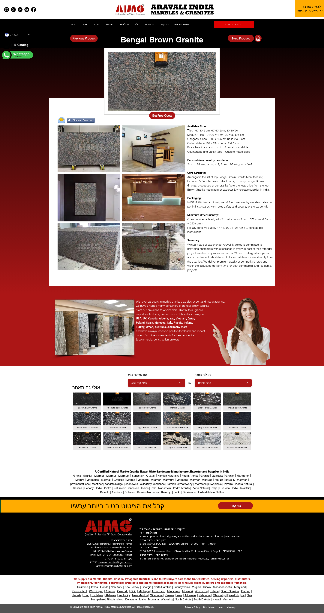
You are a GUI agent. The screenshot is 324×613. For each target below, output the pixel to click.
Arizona (110, 591)
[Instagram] (6, 9)
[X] (13, 9)
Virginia (196, 587)
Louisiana (97, 595)
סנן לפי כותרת (203, 374)
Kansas (169, 595)
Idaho (142, 599)
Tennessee (158, 591)
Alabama (110, 595)
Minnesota (173, 591)
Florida (104, 587)
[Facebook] (33, 9)
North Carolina (162, 587)
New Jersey (131, 587)
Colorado (122, 591)
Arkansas (190, 595)
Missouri (187, 591)
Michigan (144, 591)
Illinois (207, 587)
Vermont (228, 599)
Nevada (76, 595)
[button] (17, 45)
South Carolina (230, 591)
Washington (96, 591)
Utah (86, 595)
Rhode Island (115, 599)
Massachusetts (222, 587)
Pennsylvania (182, 587)
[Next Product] (258, 38)
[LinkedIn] (20, 9)
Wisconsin (201, 591)
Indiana (214, 591)
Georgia (146, 587)
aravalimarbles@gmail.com (115, 562)
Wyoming (166, 599)
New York (116, 587)
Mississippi (219, 595)
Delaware (131, 599)
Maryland (240, 587)
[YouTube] (26, 9)
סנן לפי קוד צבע (137, 374)
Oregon (245, 591)
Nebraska (205, 595)
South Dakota (202, 599)
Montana (153, 599)
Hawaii (216, 599)
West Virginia (236, 595)
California (82, 587)
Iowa (179, 595)
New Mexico (140, 595)
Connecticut (79, 591)
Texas (94, 587)
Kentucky (124, 595)
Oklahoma (156, 595)
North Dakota (183, 599)
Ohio (133, 591)
